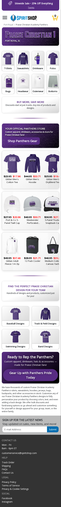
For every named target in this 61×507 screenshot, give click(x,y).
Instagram (7, 501)
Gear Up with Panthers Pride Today (30, 375)
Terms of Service (11, 485)
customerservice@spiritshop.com (19, 453)
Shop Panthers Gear (22, 141)
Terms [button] (31, 7)
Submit (53, 429)
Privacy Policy (9, 482)
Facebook (7, 498)
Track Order (8, 462)
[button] (5, 17)
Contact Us (8, 472)
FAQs (4, 469)
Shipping (6, 465)
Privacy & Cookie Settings (15, 488)
